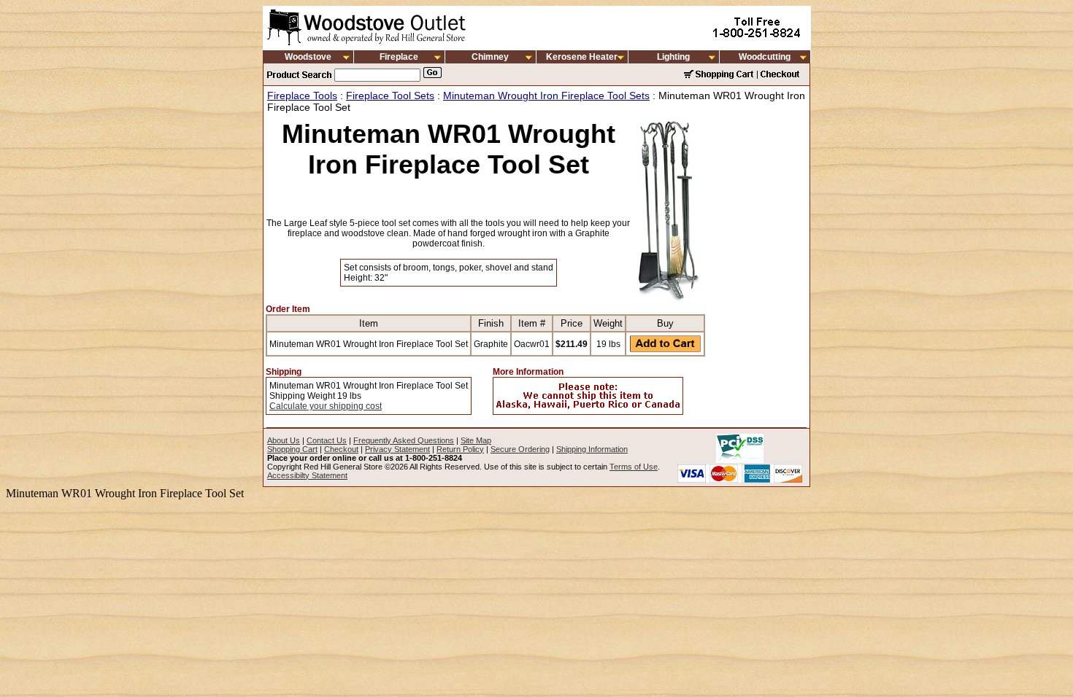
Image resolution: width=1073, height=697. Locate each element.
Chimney (490, 57)
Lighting (673, 57)
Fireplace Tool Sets (390, 95)
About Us (283, 440)
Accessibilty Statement (307, 475)
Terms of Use (633, 466)
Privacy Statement (397, 449)
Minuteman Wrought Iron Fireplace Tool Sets (546, 95)
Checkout (341, 449)
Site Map (476, 440)
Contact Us (327, 440)
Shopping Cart (292, 449)
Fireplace (399, 57)
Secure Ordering (520, 449)
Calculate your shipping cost (325, 406)
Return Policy (460, 449)
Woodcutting (765, 57)
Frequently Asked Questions (403, 440)
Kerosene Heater (582, 57)
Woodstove (308, 57)
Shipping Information (592, 449)
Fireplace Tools (302, 95)
